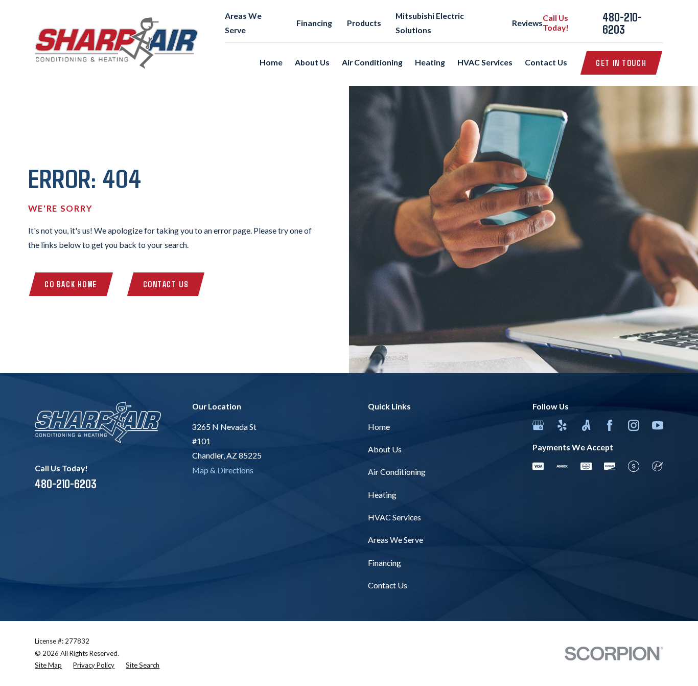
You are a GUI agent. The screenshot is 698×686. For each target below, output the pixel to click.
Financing (314, 23)
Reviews (527, 23)
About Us (385, 449)
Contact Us (166, 284)
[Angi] (586, 425)
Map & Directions (222, 470)
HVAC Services (394, 517)
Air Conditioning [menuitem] (372, 62)
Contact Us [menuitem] (546, 62)
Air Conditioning (397, 471)
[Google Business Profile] (538, 425)
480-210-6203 (622, 23)
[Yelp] (562, 425)
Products (364, 23)
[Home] (116, 43)
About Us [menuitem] (312, 62)
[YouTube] (657, 425)
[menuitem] (48, 665)
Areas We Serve (395, 539)
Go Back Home (70, 284)
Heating (382, 494)
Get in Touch (621, 62)
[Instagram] (633, 425)
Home (379, 426)
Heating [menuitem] (430, 62)
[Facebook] (609, 425)
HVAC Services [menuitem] (485, 62)
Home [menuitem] (271, 62)
